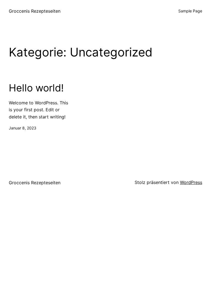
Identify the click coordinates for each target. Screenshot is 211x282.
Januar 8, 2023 (22, 128)
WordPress (191, 182)
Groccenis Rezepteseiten (34, 11)
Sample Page (190, 11)
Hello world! (36, 88)
